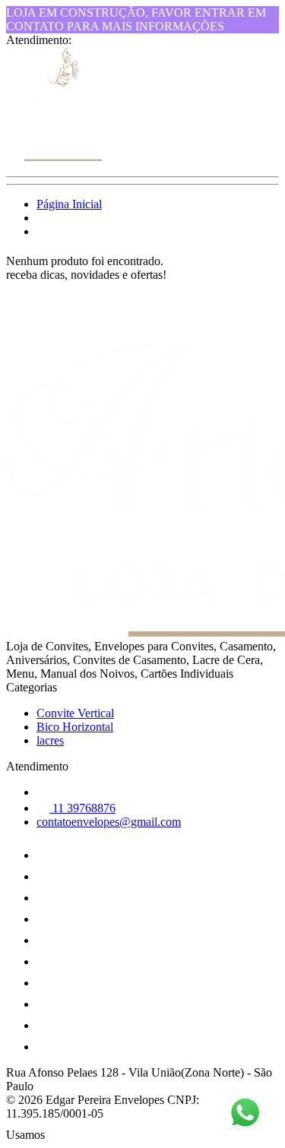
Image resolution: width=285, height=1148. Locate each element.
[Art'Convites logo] (63, 156)
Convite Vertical (75, 713)
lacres (50, 740)
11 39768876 (82, 808)
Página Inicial (69, 204)
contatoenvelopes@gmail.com (108, 821)
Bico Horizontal (74, 726)
